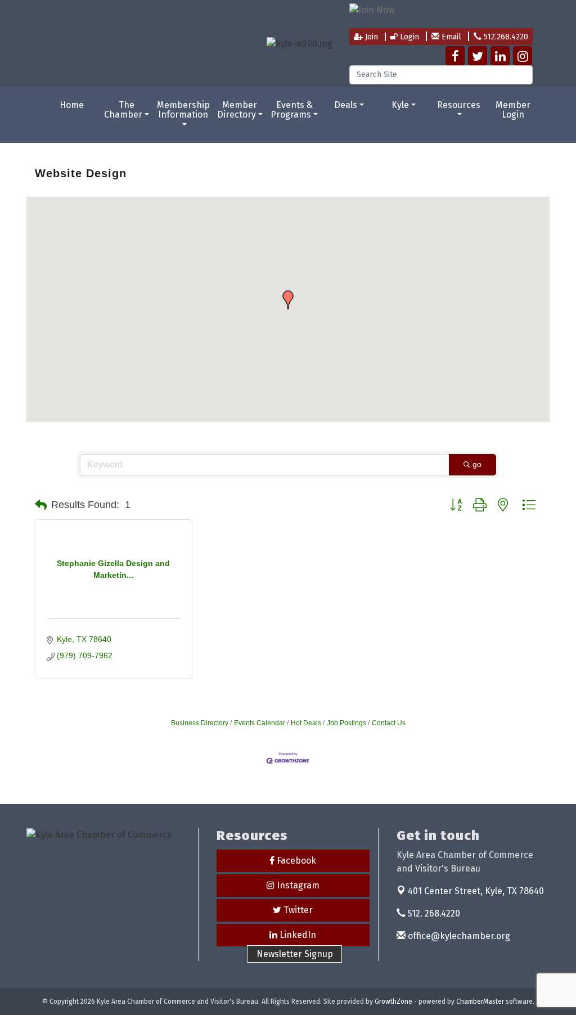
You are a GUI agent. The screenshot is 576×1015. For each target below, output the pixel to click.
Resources (458, 105)
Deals (345, 105)
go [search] (477, 464)
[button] (288, 300)
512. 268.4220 (433, 913)
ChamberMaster (480, 1001)
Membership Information (183, 110)
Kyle (400, 105)
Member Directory (237, 110)
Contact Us (389, 723)
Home (72, 105)
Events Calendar (259, 723)
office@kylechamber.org (458, 936)
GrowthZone (393, 1001)
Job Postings (346, 723)
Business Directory (199, 723)
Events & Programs (292, 110)
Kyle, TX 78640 (476, 891)
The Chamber (123, 110)
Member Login (513, 110)
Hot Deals (306, 723)
